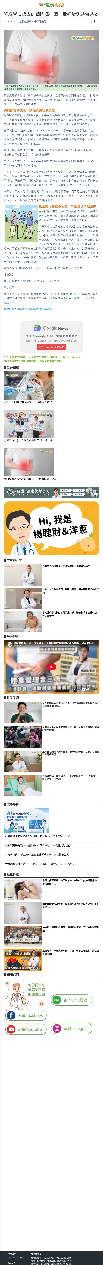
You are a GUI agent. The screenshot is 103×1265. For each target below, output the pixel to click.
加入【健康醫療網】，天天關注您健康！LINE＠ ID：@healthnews (42, 357)
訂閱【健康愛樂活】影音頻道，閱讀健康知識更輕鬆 (33, 360)
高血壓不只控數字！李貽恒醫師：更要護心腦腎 (66, 565)
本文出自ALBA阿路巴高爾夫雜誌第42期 (28, 309)
